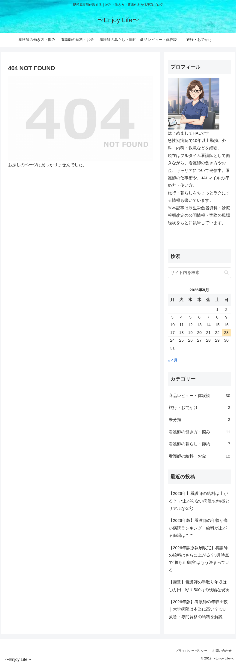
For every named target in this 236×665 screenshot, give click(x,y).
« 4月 (173, 360)
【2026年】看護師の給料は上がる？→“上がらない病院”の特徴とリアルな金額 (199, 501)
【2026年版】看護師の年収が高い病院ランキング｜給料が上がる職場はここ (198, 528)
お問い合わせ (222, 651)
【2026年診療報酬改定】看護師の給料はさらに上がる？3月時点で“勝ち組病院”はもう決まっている (199, 558)
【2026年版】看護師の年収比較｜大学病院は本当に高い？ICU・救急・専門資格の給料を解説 (199, 609)
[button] (226, 272)
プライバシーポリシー (191, 651)
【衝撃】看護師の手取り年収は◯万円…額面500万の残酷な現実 (199, 586)
